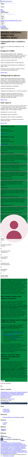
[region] (14, 184)
